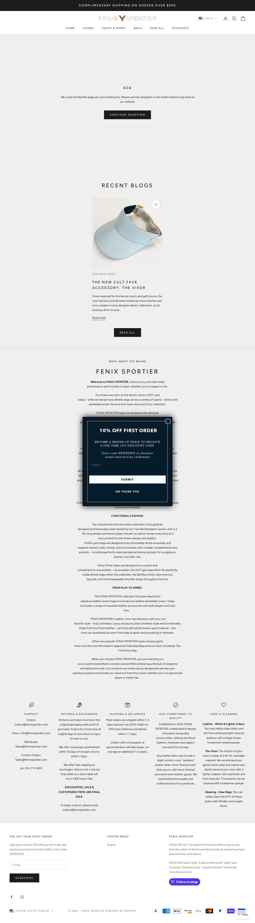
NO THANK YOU (127, 491)
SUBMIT (127, 479)
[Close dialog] (168, 421)
